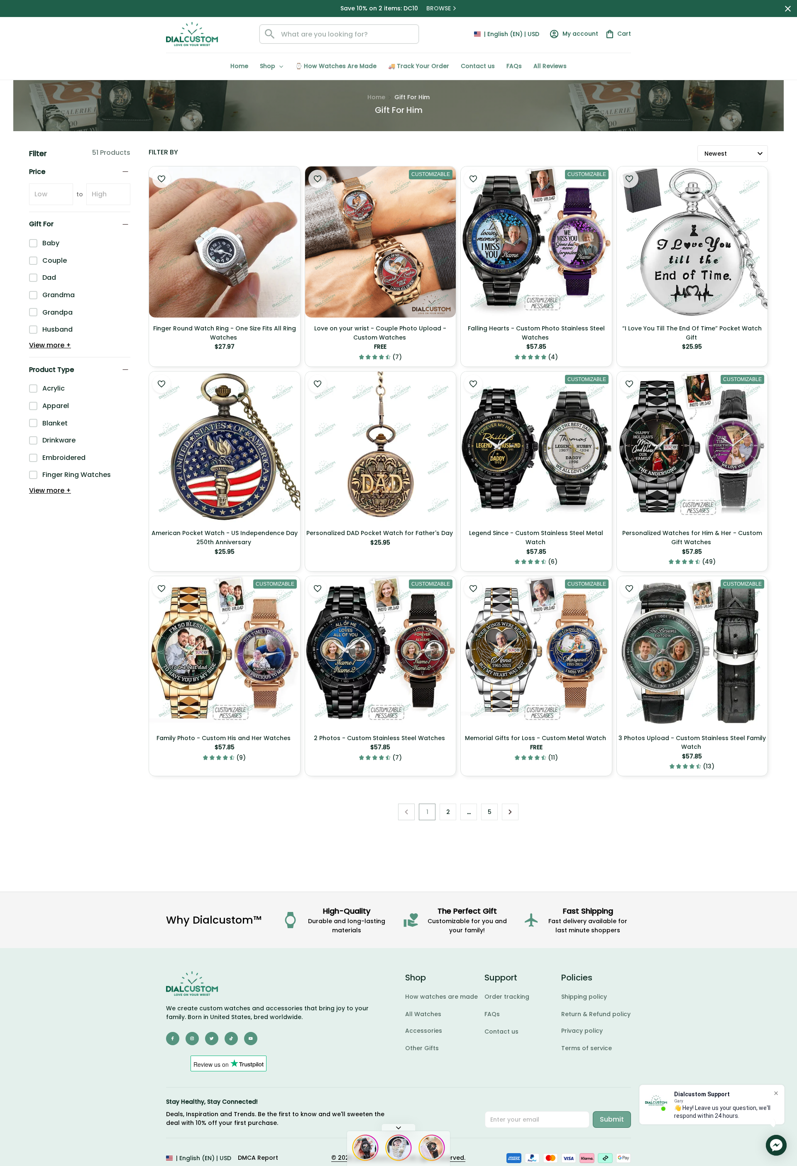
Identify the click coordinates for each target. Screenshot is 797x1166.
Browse (439, 8)
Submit (612, 1119)
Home (376, 97)
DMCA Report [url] (258, 1158)
